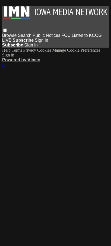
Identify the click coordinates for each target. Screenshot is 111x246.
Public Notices (46, 35)
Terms (17, 50)
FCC (66, 35)
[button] (5, 30)
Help (7, 50)
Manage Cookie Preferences (76, 50)
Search (25, 35)
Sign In (31, 45)
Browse (10, 35)
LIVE (7, 40)
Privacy (30, 50)
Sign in (41, 40)
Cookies (44, 50)
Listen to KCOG (87, 35)
